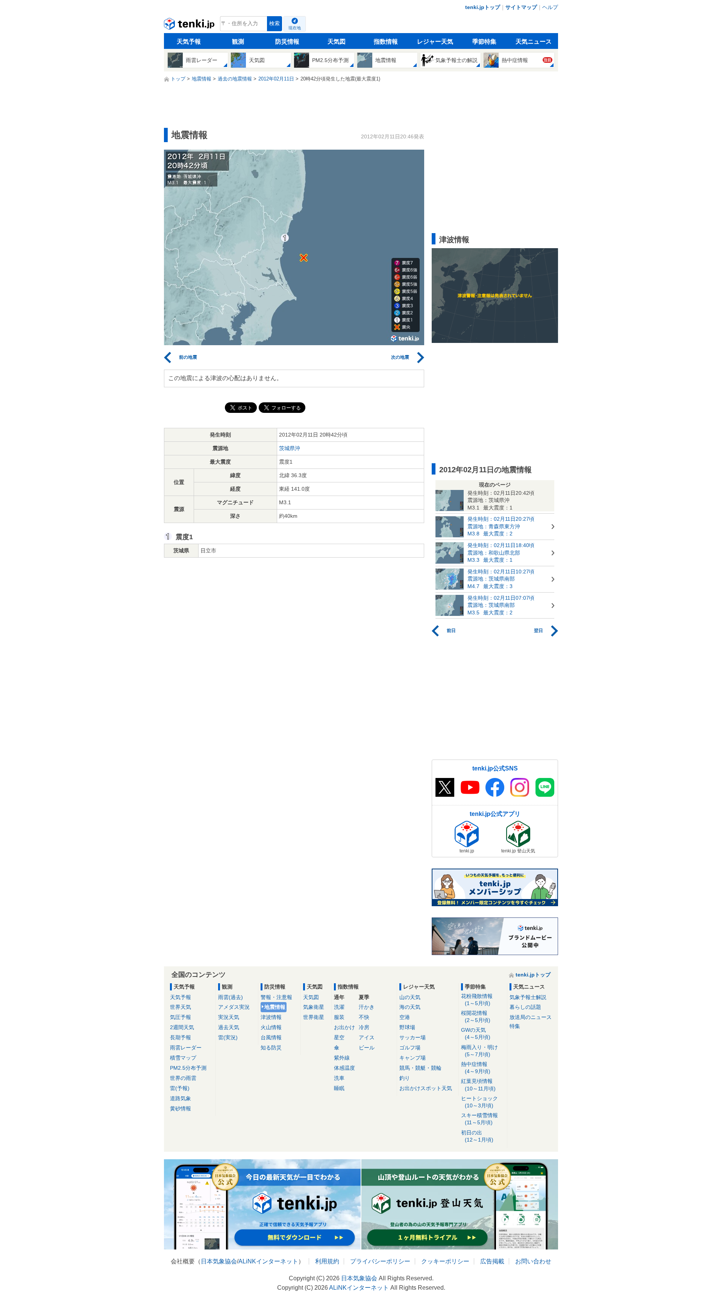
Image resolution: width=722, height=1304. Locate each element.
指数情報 (386, 41)
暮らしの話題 (525, 1007)
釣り (404, 1078)
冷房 (364, 1027)
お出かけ (344, 1027)
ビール (367, 1048)
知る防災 (271, 1048)
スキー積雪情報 (479, 1118)
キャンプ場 (412, 1058)
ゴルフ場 (409, 1048)
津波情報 (271, 1017)
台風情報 (271, 1037)
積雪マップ (183, 1058)
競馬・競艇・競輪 (420, 1068)
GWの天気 (475, 1033)
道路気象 (180, 1098)
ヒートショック (479, 1101)
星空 (339, 1037)
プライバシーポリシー (380, 1261)
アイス (367, 1037)
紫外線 (342, 1058)
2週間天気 (182, 1027)
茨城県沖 (289, 448)
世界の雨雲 (183, 1078)
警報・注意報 (276, 997)
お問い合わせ (533, 1261)
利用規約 (327, 1261)
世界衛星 (313, 1017)
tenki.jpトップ (482, 7)
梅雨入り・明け (479, 1050)
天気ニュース (534, 41)
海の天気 (409, 1007)
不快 (364, 1017)
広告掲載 (492, 1261)
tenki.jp (190, 25)
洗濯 (339, 1007)
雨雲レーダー (186, 1048)
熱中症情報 (475, 1067)
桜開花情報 (475, 1016)
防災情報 (287, 41)
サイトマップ (521, 7)
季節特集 (484, 41)
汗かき (367, 1007)
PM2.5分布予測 (188, 1068)
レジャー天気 (435, 41)
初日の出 (477, 1136)
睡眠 (339, 1088)
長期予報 (180, 1037)
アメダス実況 (234, 1007)
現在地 (294, 28)
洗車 (339, 1078)
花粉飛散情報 (477, 999)
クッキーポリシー (445, 1261)
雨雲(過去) (230, 997)
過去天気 (228, 1027)
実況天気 (228, 1017)
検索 (274, 23)
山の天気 (409, 997)
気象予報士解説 (528, 997)
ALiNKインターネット (268, 1261)
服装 (339, 1017)
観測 (238, 41)
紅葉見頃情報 (478, 1084)
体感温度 (344, 1068)
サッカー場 (412, 1037)
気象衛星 (313, 1007)
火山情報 (271, 1027)
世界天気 (180, 1007)
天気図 (337, 41)
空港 (404, 1017)
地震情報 (274, 1007)
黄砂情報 (180, 1108)
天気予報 (189, 41)
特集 (515, 1026)
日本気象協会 (219, 1261)
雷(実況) (228, 1037)
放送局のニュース (531, 1017)
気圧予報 (180, 1017)
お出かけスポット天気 (425, 1088)
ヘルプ (550, 7)
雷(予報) (180, 1088)
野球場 (407, 1027)
